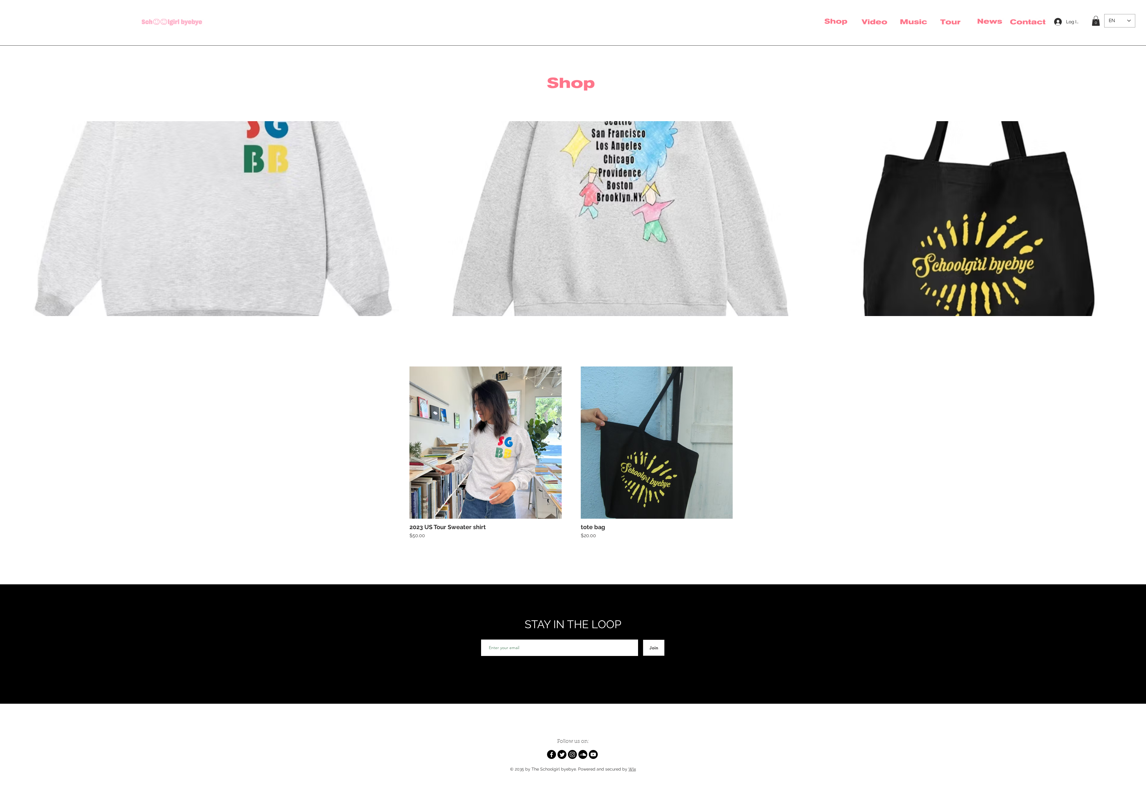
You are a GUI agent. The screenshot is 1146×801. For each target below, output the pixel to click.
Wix (632, 769)
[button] (1096, 21)
